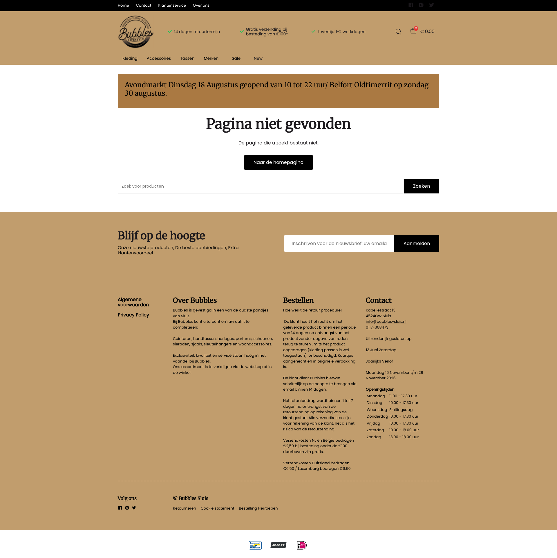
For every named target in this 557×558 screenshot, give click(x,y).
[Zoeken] (398, 31)
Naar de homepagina (278, 162)
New (258, 58)
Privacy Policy (133, 314)
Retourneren (184, 508)
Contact (143, 5)
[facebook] (411, 6)
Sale (236, 58)
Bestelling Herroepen (258, 508)
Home (123, 5)
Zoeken (421, 186)
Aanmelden (417, 243)
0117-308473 (377, 327)
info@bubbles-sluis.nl (386, 321)
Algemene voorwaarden (133, 302)
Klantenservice (172, 5)
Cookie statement (217, 508)
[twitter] (432, 6)
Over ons (201, 5)
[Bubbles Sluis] (136, 31)
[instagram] (421, 6)
